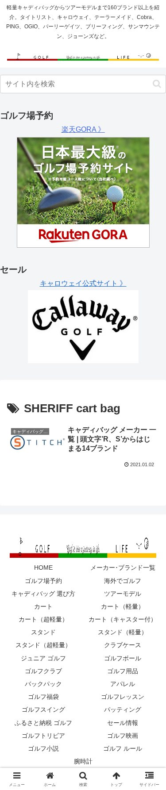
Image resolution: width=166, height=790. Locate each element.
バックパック (43, 683)
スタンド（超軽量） (43, 644)
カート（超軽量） (43, 619)
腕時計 (83, 761)
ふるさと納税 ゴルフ (43, 722)
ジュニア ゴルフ (43, 658)
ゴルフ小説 (43, 748)
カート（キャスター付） (123, 619)
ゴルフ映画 (122, 735)
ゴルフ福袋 (43, 696)
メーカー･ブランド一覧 (122, 567)
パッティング (122, 709)
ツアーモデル (122, 593)
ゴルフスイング (43, 709)
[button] (157, 84)
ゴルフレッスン (122, 696)
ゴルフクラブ (43, 671)
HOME (43, 567)
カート (43, 606)
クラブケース (122, 644)
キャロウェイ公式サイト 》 (83, 283)
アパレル (122, 683)
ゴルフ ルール (122, 748)
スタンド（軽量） (122, 632)
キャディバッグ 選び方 (43, 593)
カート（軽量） (122, 606)
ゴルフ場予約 (43, 580)
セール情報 (122, 722)
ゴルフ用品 (122, 671)
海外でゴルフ (122, 580)
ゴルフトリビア (43, 735)
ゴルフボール (122, 658)
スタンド (43, 632)
